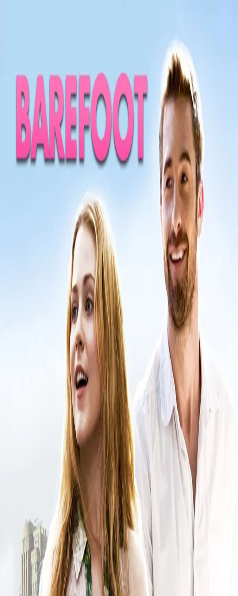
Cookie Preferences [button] (18, 489)
